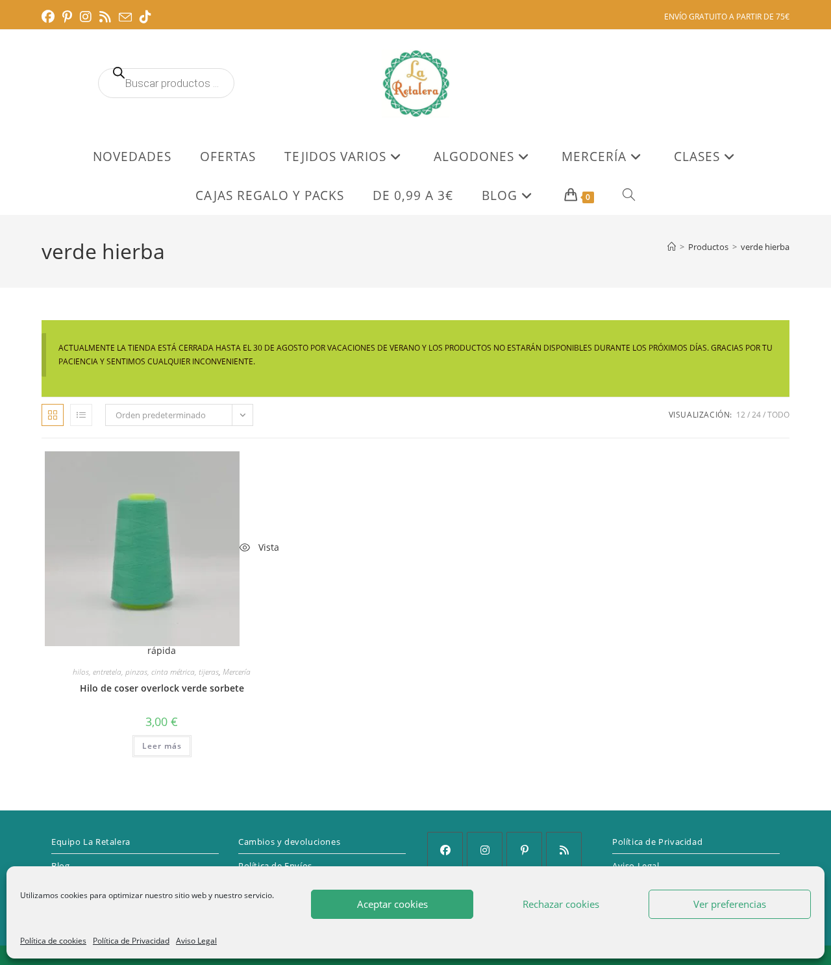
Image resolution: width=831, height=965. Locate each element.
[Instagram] (484, 850)
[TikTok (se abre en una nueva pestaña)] (145, 16)
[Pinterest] (524, 850)
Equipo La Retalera (90, 841)
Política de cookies (53, 940)
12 (740, 414)
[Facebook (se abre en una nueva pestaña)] (50, 16)
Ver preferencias (729, 903)
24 (756, 414)
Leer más (162, 745)
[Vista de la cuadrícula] (53, 415)
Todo (778, 414)
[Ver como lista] (81, 415)
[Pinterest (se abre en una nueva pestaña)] (67, 16)
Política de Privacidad (131, 940)
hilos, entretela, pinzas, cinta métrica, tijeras (146, 671)
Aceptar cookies (392, 903)
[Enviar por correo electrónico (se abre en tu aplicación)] (125, 17)
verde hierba (765, 247)
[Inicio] (671, 247)
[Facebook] (445, 850)
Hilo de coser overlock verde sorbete (162, 688)
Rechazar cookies (561, 903)
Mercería (237, 671)
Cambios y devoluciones (289, 841)
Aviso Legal (196, 940)
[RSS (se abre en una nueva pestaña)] (105, 16)
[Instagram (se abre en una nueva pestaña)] (85, 16)
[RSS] (564, 850)
